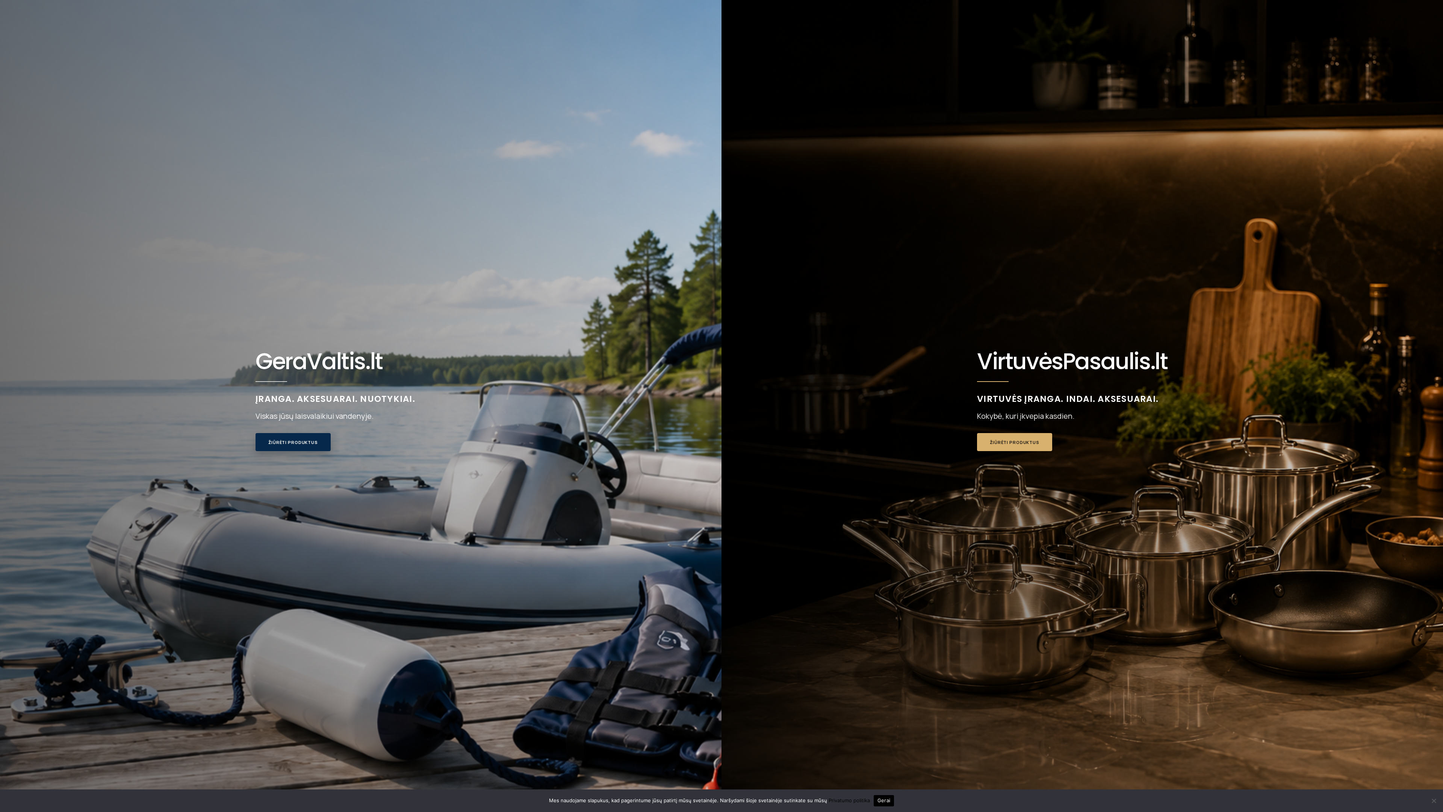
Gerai (883, 800)
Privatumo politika (849, 800)
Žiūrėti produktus (293, 442)
